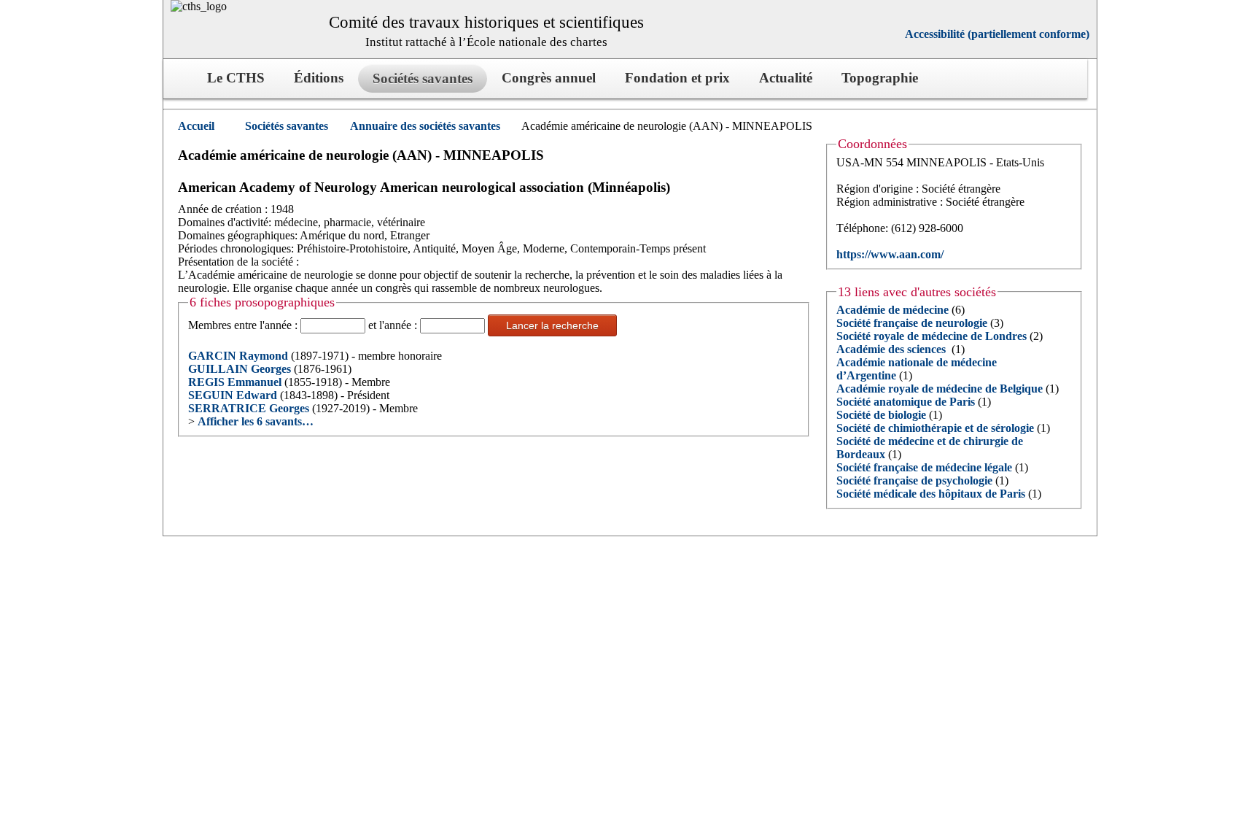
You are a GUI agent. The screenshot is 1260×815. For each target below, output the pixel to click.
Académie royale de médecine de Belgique (939, 388)
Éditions (318, 77)
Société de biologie (881, 415)
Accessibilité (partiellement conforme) (997, 34)
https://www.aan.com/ (890, 254)
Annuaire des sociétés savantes (425, 126)
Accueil (196, 126)
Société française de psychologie (914, 480)
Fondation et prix (677, 77)
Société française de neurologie (911, 323)
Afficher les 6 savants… (256, 421)
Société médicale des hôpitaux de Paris (930, 493)
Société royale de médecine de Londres (931, 336)
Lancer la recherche (552, 325)
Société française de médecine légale (924, 467)
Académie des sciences (892, 349)
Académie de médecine (892, 310)
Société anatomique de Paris (905, 401)
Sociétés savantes (286, 126)
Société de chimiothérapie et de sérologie (935, 428)
